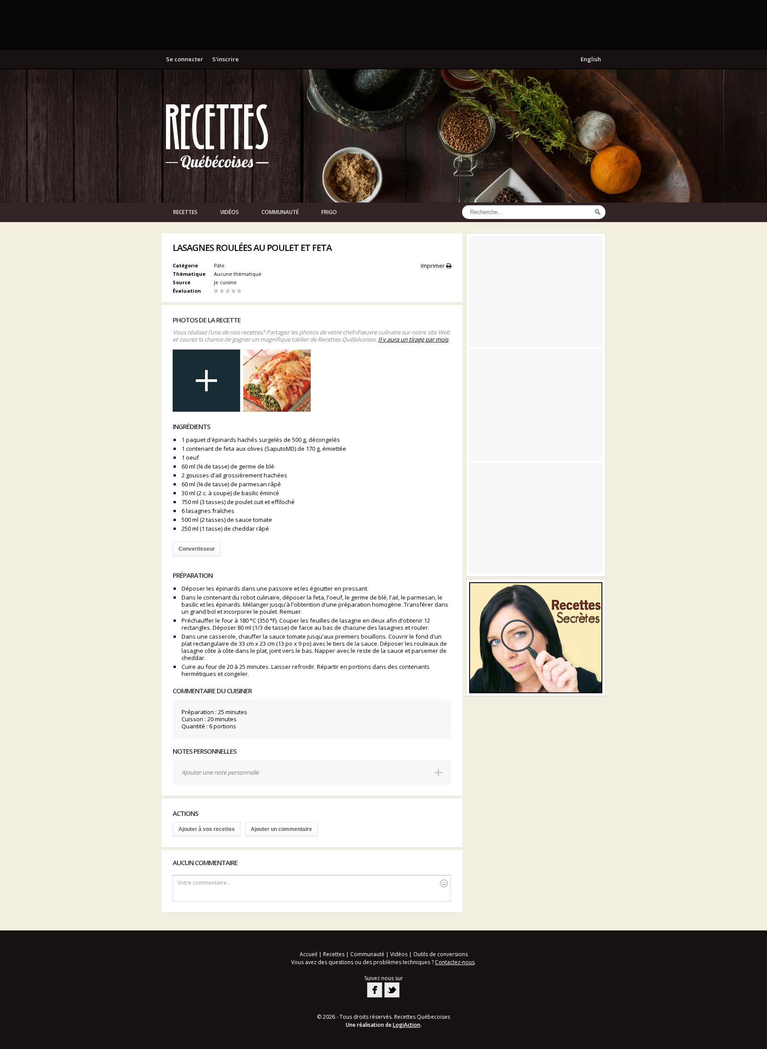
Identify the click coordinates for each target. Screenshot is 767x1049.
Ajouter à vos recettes (206, 829)
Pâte (219, 265)
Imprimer (433, 265)
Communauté (280, 212)
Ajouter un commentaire (281, 829)
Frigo (329, 212)
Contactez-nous (454, 962)
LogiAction (406, 1025)
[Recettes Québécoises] (217, 135)
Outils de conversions (440, 954)
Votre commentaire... (204, 882)
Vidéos (229, 212)
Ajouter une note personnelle (220, 772)
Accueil (308, 954)
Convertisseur (196, 549)
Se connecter (184, 59)
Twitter (391, 989)
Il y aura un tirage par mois (413, 339)
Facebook (374, 989)
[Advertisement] (383, 24)
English (591, 59)
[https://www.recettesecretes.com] (535, 637)
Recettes (185, 212)
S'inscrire (225, 59)
